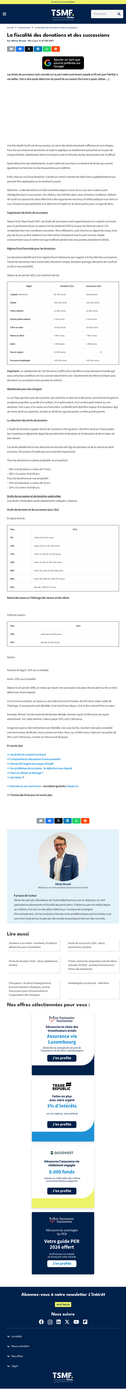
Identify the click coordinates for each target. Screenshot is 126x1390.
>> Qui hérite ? (15, 778)
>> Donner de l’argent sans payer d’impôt (30, 764)
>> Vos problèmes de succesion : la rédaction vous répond (39, 768)
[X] (67, 1321)
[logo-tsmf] (63, 14)
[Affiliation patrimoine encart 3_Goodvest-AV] (63, 1177)
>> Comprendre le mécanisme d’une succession (34, 759)
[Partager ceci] (20, 49)
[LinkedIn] (58, 1321)
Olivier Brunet (18, 41)
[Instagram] (50, 1322)
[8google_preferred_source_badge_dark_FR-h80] (63, 62)
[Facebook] (41, 1321)
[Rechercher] (119, 14)
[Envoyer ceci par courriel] (11, 49)
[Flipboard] (85, 1321)
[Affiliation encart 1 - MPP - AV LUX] (63, 1044)
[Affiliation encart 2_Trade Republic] (63, 1110)
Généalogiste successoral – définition (88, 983)
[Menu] (4, 14)
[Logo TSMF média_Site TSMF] (63, 1377)
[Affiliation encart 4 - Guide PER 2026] (63, 1243)
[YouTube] (76, 1321)
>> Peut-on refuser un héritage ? (25, 773)
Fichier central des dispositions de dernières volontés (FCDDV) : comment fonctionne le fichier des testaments (92, 965)
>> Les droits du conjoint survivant (26, 755)
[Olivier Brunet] (63, 856)
